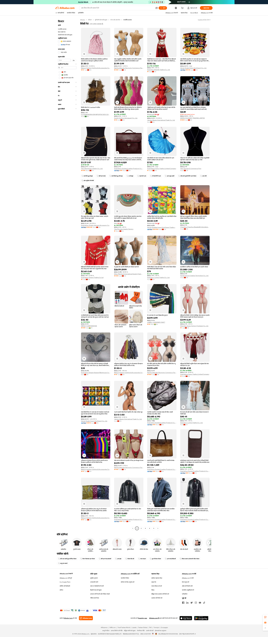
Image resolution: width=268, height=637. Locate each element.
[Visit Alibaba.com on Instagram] (196, 602)
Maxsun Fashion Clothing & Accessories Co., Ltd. (95, 68)
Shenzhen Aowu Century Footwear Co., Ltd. (194, 326)
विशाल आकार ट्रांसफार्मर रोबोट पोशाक (190, 558)
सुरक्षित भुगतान (94, 578)
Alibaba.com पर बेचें (188, 578)
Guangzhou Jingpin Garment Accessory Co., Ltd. (95, 225)
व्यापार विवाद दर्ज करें (156, 586)
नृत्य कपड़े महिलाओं (171, 558)
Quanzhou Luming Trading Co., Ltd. (158, 277)
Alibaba (82, 20)
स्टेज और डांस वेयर (115, 20)
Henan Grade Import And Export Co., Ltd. (193, 68)
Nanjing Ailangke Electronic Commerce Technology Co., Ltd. (128, 68)
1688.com (112, 627)
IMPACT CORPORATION (89, 326)
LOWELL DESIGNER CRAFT (156, 322)
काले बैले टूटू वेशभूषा (88, 176)
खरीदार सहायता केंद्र (156, 578)
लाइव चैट (153, 582)
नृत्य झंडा (119, 558)
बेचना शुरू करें (185, 582)
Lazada (134, 627)
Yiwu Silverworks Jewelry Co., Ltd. (92, 168)
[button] (156, 8)
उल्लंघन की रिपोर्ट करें (156, 598)
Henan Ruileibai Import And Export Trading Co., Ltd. (162, 227)
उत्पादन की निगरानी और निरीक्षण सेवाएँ (100, 594)
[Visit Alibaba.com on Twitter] (191, 602)
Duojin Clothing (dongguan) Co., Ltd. (125, 118)
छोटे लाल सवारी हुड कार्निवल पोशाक (68, 558)
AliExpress (104, 627)
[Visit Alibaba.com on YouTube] (200, 602)
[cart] (182, 8)
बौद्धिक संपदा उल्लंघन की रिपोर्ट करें (160, 594)
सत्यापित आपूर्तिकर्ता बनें (188, 590)
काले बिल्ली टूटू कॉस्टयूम (117, 176)
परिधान (90, 20)
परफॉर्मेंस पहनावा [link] (127, 20)
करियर (61, 590)
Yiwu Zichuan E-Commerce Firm (190, 168)
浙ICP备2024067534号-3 (187, 634)
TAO (150, 627)
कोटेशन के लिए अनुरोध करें (127, 582)
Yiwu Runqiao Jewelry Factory (123, 229)
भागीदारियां (184, 594)
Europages (164, 627)
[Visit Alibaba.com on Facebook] (183, 602)
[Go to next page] (158, 528)
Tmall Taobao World (123, 627)
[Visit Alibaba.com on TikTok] (204, 602)
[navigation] (67, 274)
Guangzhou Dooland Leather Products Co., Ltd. (128, 168)
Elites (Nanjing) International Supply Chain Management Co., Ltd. (128, 274)
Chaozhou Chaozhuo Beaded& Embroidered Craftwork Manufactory (195, 227)
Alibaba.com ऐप (154, 618)
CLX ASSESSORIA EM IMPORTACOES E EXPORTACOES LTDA (95, 114)
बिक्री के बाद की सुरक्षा (96, 590)
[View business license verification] (153, 634)
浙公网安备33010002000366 (168, 634)
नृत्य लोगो (204, 176)
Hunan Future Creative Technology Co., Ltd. (194, 275)
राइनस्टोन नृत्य (142, 176)
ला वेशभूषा (131, 176)
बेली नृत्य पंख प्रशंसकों (106, 558)
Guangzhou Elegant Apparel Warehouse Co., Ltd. (95, 372)
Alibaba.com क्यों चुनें (66, 578)
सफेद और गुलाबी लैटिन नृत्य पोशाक (188, 176)
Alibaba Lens (68, 618)
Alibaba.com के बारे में (66, 573)
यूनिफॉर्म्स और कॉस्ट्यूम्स (101, 20)
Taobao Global (142, 627)
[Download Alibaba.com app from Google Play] (201, 618)
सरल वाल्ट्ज (143, 558)
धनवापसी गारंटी (94, 582)
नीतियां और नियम (94, 598)
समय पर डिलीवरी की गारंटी (97, 586)
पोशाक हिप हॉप (130, 558)
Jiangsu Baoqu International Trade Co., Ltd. (161, 120)
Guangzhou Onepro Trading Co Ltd (92, 277)
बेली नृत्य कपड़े (102, 176)
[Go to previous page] (133, 528)
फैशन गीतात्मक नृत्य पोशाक (88, 558)
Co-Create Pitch (65, 582)
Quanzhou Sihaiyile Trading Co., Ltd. (158, 69)
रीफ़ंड (152, 590)
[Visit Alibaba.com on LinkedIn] (187, 602)
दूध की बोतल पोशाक (156, 558)
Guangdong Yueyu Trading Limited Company (161, 168)
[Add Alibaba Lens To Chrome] (86, 618)
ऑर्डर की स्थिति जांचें (187, 586)
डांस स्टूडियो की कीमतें (89, 180)
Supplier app (142, 618)
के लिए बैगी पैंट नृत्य (156, 176)
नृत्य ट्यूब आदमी (170, 176)
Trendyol (156, 627)
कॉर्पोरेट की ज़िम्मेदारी (65, 586)
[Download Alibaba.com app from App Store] (186, 618)
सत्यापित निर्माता (125, 578)
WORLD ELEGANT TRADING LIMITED (192, 118)
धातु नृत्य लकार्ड (63, 563)
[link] (265, 617)
